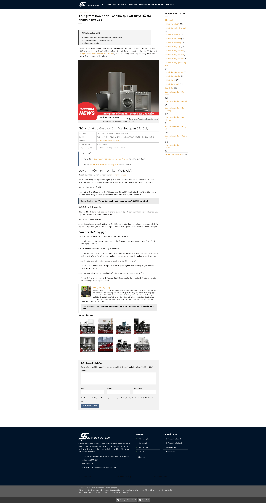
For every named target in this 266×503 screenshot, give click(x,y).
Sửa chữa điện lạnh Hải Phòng (174, 118)
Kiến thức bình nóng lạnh (176, 28)
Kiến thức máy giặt (173, 47)
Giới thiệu (121, 5)
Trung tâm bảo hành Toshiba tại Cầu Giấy (95, 54)
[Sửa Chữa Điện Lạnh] (88, 4)
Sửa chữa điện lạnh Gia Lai (176, 101)
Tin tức (169, 5)
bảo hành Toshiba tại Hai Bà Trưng (111, 159)
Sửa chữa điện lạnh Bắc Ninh (175, 93)
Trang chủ (111, 5)
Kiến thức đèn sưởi (172, 35)
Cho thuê (169, 20)
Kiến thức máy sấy (172, 76)
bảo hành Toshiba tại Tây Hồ (104, 164)
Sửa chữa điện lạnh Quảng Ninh (176, 137)
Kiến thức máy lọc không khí (175, 64)
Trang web (137, 388)
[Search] (103, 5)
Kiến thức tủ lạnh (172, 84)
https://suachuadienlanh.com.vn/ (109, 141)
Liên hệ (161, 5)
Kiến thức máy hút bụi (174, 55)
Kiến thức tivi (170, 80)
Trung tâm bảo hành (137, 5)
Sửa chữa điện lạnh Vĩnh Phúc (175, 146)
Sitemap (141, 457)
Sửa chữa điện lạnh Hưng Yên (175, 128)
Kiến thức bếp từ (172, 24)
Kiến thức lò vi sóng (173, 43)
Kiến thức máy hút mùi (174, 59)
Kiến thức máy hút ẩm (174, 51)
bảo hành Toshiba (118, 175)
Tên (83, 388)
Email (110, 388)
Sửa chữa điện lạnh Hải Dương (174, 109)
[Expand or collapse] (148, 33)
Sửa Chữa (152, 5)
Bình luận (85, 370)
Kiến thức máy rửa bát (174, 72)
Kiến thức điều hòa (173, 39)
